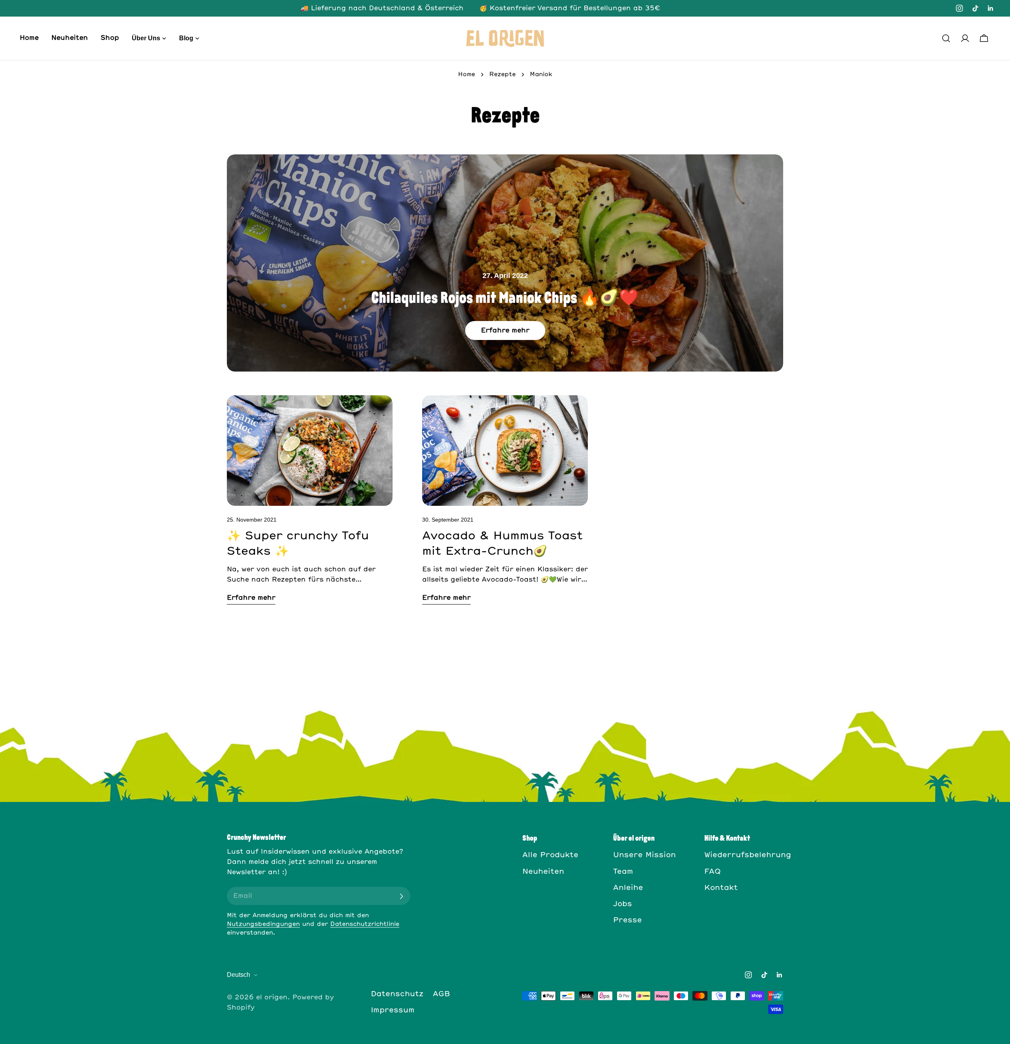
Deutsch (238, 974)
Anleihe (628, 888)
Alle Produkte (550, 855)
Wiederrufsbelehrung (747, 855)
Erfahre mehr (505, 330)
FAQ (712, 871)
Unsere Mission (644, 855)
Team (623, 871)
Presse (627, 920)
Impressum (393, 1010)
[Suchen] (946, 38)
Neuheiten (543, 871)
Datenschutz (397, 994)
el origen (272, 997)
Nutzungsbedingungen (263, 924)
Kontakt (721, 888)
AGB (441, 994)
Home (466, 74)
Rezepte (502, 74)
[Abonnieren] (401, 896)
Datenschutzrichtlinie (364, 924)
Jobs (622, 904)
